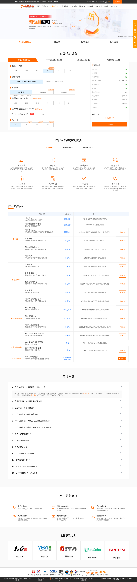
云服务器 (73, 6)
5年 (48, 124)
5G (70, 71)
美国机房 (64, 92)
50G (48, 103)
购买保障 (114, 42)
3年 (37, 124)
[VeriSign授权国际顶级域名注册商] (45, 571)
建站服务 (82, 6)
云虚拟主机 (54, 6)
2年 (26, 124)
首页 (38, 6)
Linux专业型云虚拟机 (53, 60)
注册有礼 (118, 2)
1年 (16, 124)
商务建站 (34, 395)
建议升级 (75, 575)
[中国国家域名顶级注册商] (53, 571)
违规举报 (92, 575)
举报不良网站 (82, 571)
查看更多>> (38, 109)
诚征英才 (67, 575)
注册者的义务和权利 (103, 575)
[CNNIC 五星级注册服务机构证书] (34, 571)
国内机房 (21, 92)
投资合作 (60, 575)
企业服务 (114, 6)
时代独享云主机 (113, 60)
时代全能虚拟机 (23, 60)
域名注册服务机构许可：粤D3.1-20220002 (83, 579)
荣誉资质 (45, 575)
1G (48, 71)
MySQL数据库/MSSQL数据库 (26, 81)
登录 (109, 2)
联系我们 (86, 393)
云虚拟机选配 (25, 42)
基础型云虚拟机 (83, 60)
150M (16, 71)
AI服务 (106, 6)
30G (37, 103)
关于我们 (30, 575)
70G (59, 103)
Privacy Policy (83, 575)
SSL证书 (98, 6)
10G (15, 103)
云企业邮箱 (64, 6)
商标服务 (90, 6)
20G (26, 103)
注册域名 (45, 6)
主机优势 (56, 42)
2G (59, 71)
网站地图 (53, 575)
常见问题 (85, 42)
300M (26, 71)
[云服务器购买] (61, 572)
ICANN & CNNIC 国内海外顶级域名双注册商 (27, 1)
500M (37, 71)
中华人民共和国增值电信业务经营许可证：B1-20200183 (17, 579)
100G (70, 103)
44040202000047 (64, 578)
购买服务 (122, 232)
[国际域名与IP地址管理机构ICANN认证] (39, 571)
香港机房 (43, 92)
